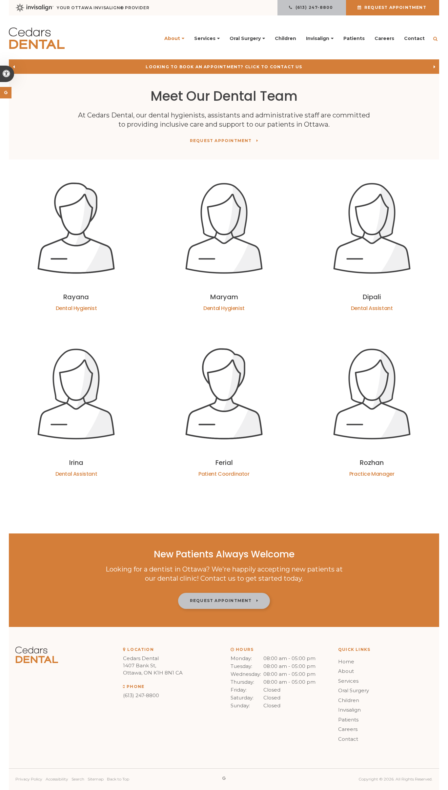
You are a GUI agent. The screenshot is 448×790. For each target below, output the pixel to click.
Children (285, 38)
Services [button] (204, 38)
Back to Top (118, 779)
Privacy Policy (28, 779)
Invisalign (349, 710)
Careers (384, 38)
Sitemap (96, 779)
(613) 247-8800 (141, 695)
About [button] (172, 38)
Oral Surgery (353, 690)
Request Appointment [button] (395, 7)
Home (346, 661)
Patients (354, 38)
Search (77, 779)
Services (348, 681)
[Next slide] (434, 67)
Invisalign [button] (317, 38)
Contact (414, 38)
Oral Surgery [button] (245, 38)
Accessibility (57, 779)
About (346, 671)
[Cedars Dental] (37, 47)
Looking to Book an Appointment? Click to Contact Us (224, 67)
